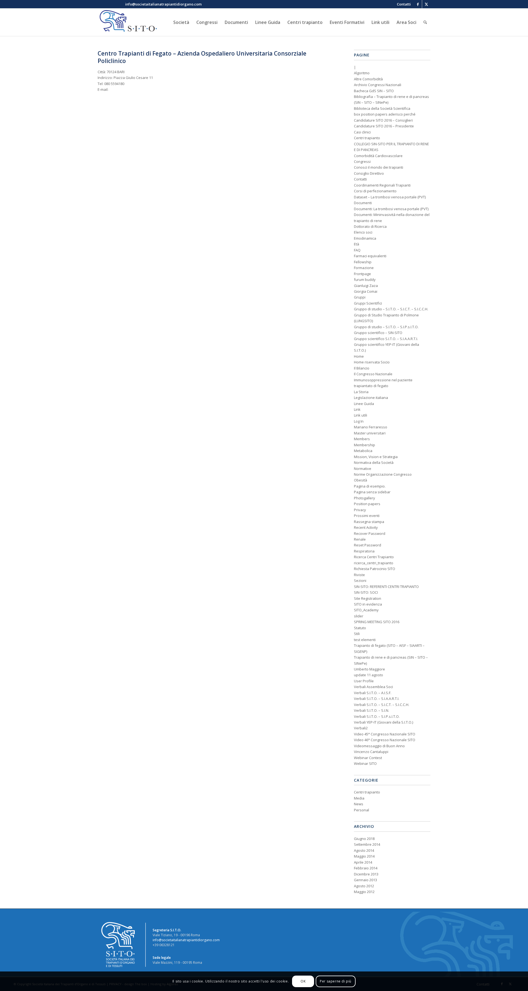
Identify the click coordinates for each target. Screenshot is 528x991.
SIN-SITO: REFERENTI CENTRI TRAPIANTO (386, 586)
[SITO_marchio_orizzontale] (127, 22)
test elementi (365, 639)
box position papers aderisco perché (385, 114)
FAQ (357, 250)
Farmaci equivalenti (370, 255)
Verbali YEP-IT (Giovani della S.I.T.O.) (383, 722)
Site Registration (367, 598)
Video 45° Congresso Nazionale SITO (384, 734)
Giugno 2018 (364, 838)
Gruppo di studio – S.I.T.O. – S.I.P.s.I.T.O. (386, 326)
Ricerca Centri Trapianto (374, 556)
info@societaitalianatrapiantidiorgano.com (186, 940)
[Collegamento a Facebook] (418, 4)
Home (359, 356)
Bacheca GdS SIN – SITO (374, 90)
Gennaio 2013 (365, 879)
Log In (359, 421)
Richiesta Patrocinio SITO (374, 568)
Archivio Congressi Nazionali (377, 84)
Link (357, 409)
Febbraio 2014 (365, 868)
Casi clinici (362, 132)
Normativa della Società (374, 462)
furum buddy (365, 279)
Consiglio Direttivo (369, 173)
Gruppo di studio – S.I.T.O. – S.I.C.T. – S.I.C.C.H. (391, 308)
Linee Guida (364, 403)
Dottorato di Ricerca (370, 226)
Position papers (367, 503)
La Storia (361, 391)
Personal (361, 809)
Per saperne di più (335, 981)
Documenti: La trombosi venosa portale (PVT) (391, 208)
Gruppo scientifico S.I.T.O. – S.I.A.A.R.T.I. (386, 338)
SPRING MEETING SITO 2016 (376, 621)
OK (303, 981)
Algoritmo (362, 72)
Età (356, 244)
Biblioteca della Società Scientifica (382, 108)
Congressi (362, 161)
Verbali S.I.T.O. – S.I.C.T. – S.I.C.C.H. (381, 704)
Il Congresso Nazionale (373, 373)
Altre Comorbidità (368, 78)
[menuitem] (402, 4)
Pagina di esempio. (370, 486)
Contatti (360, 179)
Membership (364, 444)
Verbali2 (361, 728)
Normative (362, 468)
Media (359, 798)
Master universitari (370, 433)
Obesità (360, 480)
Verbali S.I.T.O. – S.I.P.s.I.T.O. (377, 716)
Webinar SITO (365, 763)
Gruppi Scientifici (368, 303)
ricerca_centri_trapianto (373, 562)
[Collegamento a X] (426, 4)
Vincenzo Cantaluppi (371, 751)
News (358, 803)
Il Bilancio (361, 368)
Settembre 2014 (367, 844)
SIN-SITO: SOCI (366, 592)
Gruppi (359, 297)
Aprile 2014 (363, 862)
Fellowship (363, 261)
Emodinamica (365, 238)
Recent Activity (366, 527)
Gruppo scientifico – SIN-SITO (378, 332)
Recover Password (369, 533)
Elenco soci (363, 232)
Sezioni (360, 580)
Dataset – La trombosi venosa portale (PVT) (390, 197)
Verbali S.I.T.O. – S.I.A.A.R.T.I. (376, 698)
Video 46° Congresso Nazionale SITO (384, 739)
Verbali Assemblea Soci (373, 686)
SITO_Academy (366, 609)
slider (358, 616)
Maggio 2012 (364, 891)
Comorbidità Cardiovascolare (378, 155)
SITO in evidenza (368, 604)
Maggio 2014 (364, 856)
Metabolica (363, 450)
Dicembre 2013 (366, 874)
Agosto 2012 (364, 885)
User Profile (364, 680)
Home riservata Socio (372, 362)
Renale (360, 539)
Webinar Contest (368, 757)
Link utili (360, 415)
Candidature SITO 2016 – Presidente (384, 126)
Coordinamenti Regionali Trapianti (382, 185)
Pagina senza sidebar (372, 491)
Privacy (360, 509)
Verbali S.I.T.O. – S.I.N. (371, 710)
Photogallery (364, 497)
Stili (357, 633)
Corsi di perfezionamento (375, 190)
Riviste (359, 574)
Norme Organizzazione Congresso (383, 474)
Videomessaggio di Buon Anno (379, 745)
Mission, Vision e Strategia (376, 456)
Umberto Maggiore (369, 669)
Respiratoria (364, 551)
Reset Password (367, 545)
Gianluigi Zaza (366, 285)
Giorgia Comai (365, 291)
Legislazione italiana (371, 397)
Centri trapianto (367, 137)
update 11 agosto (368, 674)
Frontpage (362, 273)
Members (362, 438)
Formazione (364, 267)
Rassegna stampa (369, 521)
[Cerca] (425, 22)
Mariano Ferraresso (370, 427)
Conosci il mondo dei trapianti (378, 167)
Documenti (363, 202)
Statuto (360, 627)
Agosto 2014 (364, 850)
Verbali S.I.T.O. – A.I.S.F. (372, 692)
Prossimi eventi (367, 515)
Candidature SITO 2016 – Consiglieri (383, 120)
